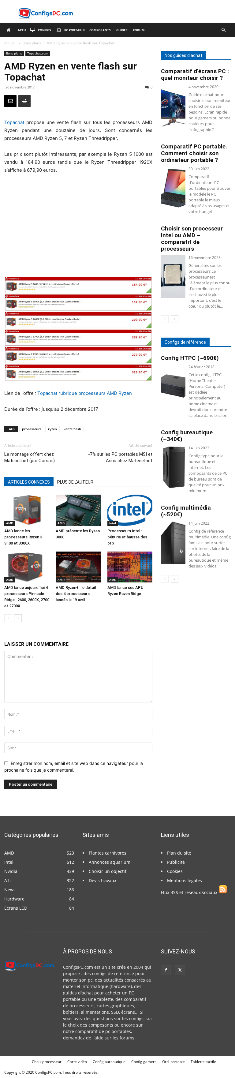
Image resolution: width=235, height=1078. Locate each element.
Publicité (176, 862)
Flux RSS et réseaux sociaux (189, 892)
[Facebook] (166, 970)
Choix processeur (47, 1061)
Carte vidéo (77, 1061)
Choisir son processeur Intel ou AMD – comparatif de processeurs (192, 238)
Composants (100, 30)
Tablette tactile (203, 1061)
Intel (112, 523)
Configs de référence (185, 342)
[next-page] (18, 618)
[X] (180, 970)
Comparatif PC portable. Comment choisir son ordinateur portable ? (194, 153)
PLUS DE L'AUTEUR (75, 482)
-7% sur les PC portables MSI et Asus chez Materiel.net (120, 457)
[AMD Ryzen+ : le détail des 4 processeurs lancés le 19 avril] (78, 567)
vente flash (72, 429)
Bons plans (31, 43)
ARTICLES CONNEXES (29, 482)
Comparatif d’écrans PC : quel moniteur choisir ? (195, 74)
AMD (9, 523)
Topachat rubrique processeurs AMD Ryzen (84, 393)
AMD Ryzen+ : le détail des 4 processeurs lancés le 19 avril (76, 593)
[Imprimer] (24, 101)
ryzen (52, 429)
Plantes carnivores (107, 853)
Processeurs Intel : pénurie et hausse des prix (127, 537)
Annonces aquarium (109, 862)
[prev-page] (8, 618)
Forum (138, 30)
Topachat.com (37, 53)
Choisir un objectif (107, 871)
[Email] (10, 101)
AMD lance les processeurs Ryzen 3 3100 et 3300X (23, 537)
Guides (122, 30)
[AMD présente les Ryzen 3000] (78, 510)
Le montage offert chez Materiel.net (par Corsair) (29, 457)
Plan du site (179, 853)
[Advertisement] (78, 225)
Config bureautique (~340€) (187, 436)
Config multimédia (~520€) (186, 511)
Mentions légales (184, 880)
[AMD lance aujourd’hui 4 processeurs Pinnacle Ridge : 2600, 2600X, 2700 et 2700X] (26, 567)
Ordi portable (173, 1061)
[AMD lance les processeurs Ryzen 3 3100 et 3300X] (26, 510)
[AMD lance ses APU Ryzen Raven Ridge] (129, 567)
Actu (22, 30)
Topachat (14, 122)
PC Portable (74, 30)
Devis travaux (102, 880)
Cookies (175, 871)
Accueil (10, 43)
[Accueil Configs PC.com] (10, 30)
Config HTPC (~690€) (190, 357)
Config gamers (143, 1061)
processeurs (31, 429)
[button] (223, 30)
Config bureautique (109, 1061)
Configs (44, 30)
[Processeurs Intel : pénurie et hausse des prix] (129, 510)
